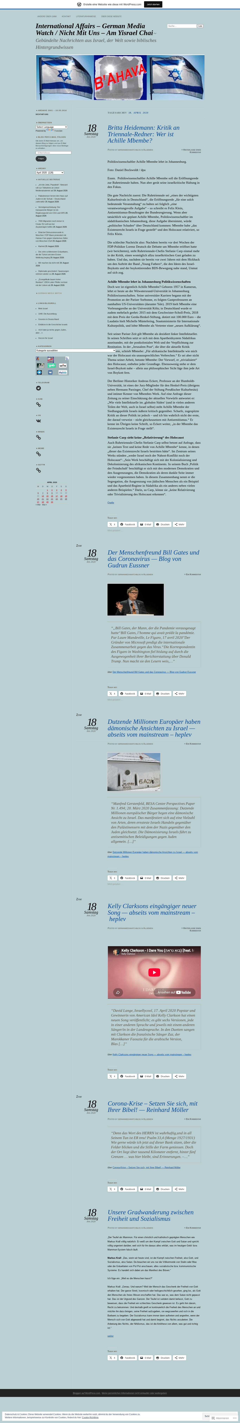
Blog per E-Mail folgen (52, 137)
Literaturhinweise (86, 16)
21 (43, 499)
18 (61, 496)
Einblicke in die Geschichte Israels (52, 324)
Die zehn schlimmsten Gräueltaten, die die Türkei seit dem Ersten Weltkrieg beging (52, 255)
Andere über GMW (47, 16)
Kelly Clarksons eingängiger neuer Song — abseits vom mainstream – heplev (152, 912)
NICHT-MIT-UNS (42, 114)
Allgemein (148, 150)
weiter (110, 1336)
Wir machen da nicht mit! (48, 263)
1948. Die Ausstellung (47, 314)
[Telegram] (38, 388)
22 (47, 499)
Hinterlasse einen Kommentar (192, 151)
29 (47, 502)
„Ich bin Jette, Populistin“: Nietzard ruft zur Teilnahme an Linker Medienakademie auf (51, 188)
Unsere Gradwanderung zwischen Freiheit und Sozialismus (151, 1215)
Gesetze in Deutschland (48, 319)
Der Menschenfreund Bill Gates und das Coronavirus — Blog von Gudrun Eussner (153, 559)
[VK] (38, 421)
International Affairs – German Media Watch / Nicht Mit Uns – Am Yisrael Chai (94, 29)
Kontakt (66, 16)
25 (61, 499)
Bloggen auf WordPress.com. (87, 1393)
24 (57, 499)
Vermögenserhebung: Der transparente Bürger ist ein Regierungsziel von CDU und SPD (50, 210)
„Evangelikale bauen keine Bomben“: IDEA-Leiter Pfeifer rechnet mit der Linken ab (51, 282)
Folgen (41, 159)
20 (38, 499)
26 (66, 499)
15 (47, 496)
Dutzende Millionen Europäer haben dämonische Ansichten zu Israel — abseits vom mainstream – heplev (154, 728)
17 (57, 496)
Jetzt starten (153, 4)
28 (43, 502)
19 (66, 496)
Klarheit (41, 246)
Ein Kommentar (193, 574)
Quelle (111, 502)
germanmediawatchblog (129, 150)
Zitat (79, 545)
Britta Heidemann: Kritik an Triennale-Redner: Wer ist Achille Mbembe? (144, 134)
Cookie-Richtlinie (90, 1417)
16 (52, 496)
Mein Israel (43, 308)
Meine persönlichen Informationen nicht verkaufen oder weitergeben (134, 1393)
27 (38, 502)
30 (52, 502)
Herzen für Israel (45, 338)
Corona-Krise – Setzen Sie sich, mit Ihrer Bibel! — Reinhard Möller (152, 1106)
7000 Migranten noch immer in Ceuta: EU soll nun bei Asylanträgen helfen (50, 224)
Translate (58, 131)
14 (43, 496)
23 (52, 499)
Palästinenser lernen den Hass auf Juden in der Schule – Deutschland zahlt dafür (52, 199)
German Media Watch (50, 293)
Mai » (44, 505)
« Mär (38, 505)
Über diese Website (111, 16)
